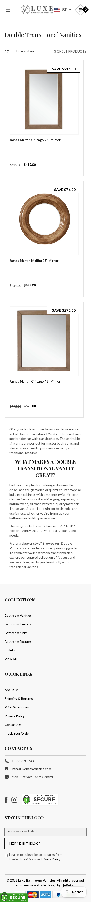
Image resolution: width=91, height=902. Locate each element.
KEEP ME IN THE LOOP (25, 843)
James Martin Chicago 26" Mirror (35, 140)
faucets (63, 557)
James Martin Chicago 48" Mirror (35, 381)
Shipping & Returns (19, 699)
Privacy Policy (14, 716)
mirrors (15, 562)
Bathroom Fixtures (18, 641)
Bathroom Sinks (16, 633)
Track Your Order (17, 733)
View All (11, 659)
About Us (12, 690)
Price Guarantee (17, 707)
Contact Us (13, 725)
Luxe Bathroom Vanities (37, 880)
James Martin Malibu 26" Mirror (34, 261)
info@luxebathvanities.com (31, 769)
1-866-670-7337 (24, 761)
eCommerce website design (36, 885)
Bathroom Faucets (18, 624)
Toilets (10, 650)
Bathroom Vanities (18, 615)
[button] (11, 9)
